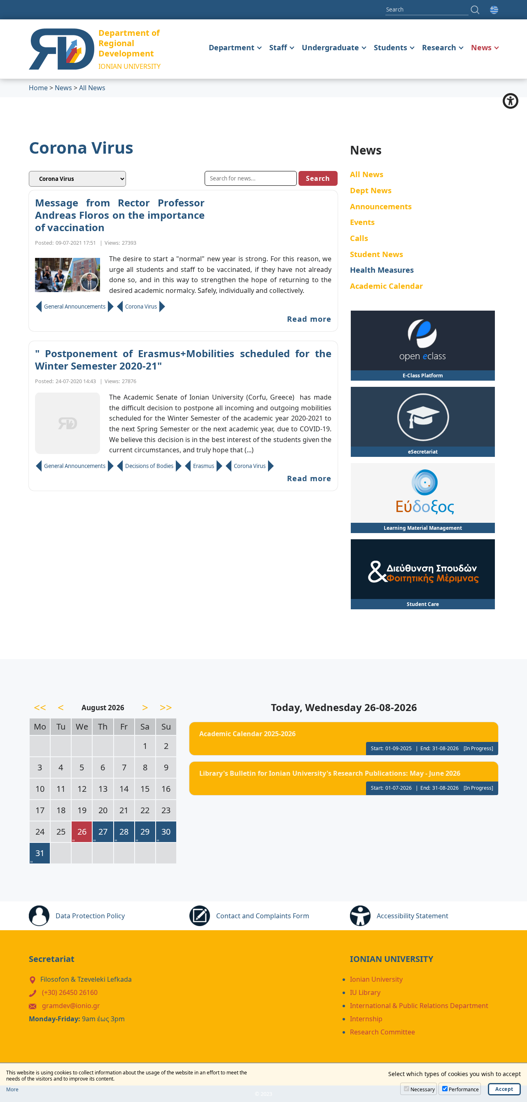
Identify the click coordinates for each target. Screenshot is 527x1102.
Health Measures (382, 269)
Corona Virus (141, 306)
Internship (366, 1018)
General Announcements (74, 306)
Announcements (381, 206)
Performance (464, 1089)
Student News (376, 254)
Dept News (371, 190)
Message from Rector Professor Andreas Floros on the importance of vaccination (120, 215)
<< (40, 707)
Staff (278, 47)
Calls (359, 238)
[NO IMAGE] (67, 423)
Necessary (422, 1089)
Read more (309, 319)
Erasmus (203, 466)
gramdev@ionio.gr (71, 1005)
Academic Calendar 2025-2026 (247, 733)
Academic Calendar (386, 286)
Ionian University (376, 979)
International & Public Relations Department (419, 1005)
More (12, 1089)
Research (439, 47)
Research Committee (382, 1031)
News (481, 47)
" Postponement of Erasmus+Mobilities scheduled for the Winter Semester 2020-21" (183, 359)
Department (231, 47)
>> (166, 707)
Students (390, 47)
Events (362, 222)
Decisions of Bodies (149, 466)
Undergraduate (330, 47)
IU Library (365, 992)
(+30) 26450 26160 (70, 992)
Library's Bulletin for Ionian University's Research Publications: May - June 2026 (329, 773)
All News (92, 87)
